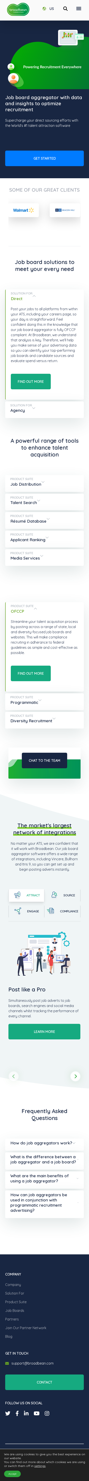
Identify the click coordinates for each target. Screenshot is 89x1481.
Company (13, 1284)
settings (40, 1466)
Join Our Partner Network (25, 1328)
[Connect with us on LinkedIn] (26, 1413)
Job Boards (14, 1310)
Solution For (14, 1293)
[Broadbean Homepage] (18, 9)
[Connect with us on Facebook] (17, 1413)
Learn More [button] (44, 1031)
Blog (8, 1336)
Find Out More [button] (31, 381)
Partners (12, 1319)
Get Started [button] (44, 158)
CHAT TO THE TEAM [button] (44, 760)
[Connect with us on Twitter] (7, 1413)
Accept (12, 1473)
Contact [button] (44, 1382)
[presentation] (13, 1076)
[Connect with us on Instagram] (47, 1413)
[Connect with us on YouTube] (37, 1413)
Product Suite (16, 1302)
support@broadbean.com (32, 1363)
